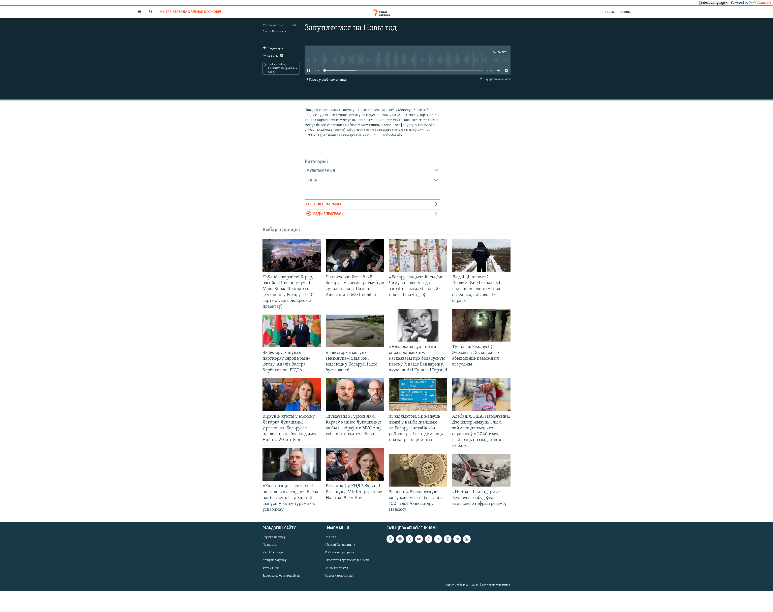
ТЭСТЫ (610, 12)
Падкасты (269, 545)
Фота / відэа (270, 568)
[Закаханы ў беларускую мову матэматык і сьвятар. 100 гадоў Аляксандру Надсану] (418, 470)
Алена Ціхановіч (274, 31)
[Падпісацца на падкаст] (428, 539)
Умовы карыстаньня (338, 575)
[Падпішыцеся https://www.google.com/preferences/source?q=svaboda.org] (390, 539)
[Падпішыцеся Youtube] (419, 539)
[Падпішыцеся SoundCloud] (438, 539)
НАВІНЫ (625, 12)
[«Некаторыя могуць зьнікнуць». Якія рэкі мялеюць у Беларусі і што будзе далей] (355, 331)
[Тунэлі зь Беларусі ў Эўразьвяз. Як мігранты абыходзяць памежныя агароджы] (481, 325)
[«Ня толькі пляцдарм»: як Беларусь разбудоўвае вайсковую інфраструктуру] (481, 470)
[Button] (273, 49)
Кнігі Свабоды (272, 552)
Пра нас (330, 537)
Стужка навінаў (273, 537)
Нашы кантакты (336, 568)
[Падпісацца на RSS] (466, 539)
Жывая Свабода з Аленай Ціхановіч (190, 12)
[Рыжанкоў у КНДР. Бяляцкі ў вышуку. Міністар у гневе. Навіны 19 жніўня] (355, 464)
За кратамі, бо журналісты (281, 575)
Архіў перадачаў (274, 560)
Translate (764, 3)
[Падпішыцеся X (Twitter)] (409, 539)
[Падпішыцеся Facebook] (400, 539)
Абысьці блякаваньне (339, 545)
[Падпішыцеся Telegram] (457, 539)
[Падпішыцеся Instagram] (447, 539)
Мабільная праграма (339, 552)
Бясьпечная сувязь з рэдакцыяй (346, 560)
